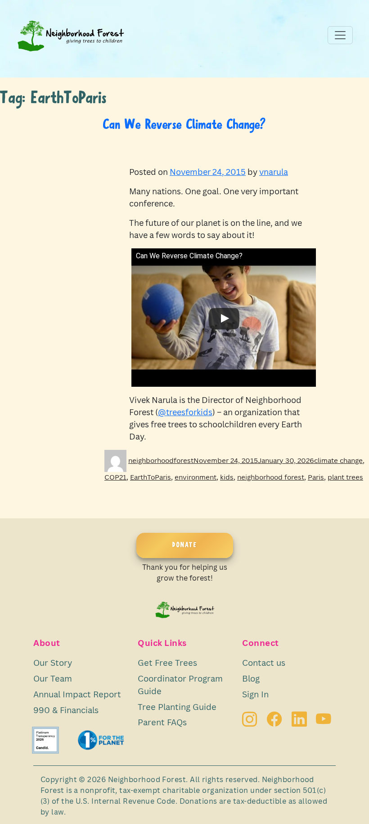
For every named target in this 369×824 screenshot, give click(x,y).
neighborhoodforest (161, 460)
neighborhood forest (270, 476)
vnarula (273, 171)
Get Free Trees (167, 662)
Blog (251, 678)
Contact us (263, 662)
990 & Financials (66, 709)
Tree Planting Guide (177, 706)
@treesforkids (185, 412)
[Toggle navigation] (340, 35)
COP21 (115, 476)
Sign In (255, 694)
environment (195, 476)
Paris (316, 476)
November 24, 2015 (208, 171)
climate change (338, 460)
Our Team (52, 678)
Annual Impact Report (77, 694)
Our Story (52, 662)
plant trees (345, 476)
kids (227, 476)
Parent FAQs (162, 722)
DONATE (184, 545)
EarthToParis (150, 476)
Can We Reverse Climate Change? (184, 125)
